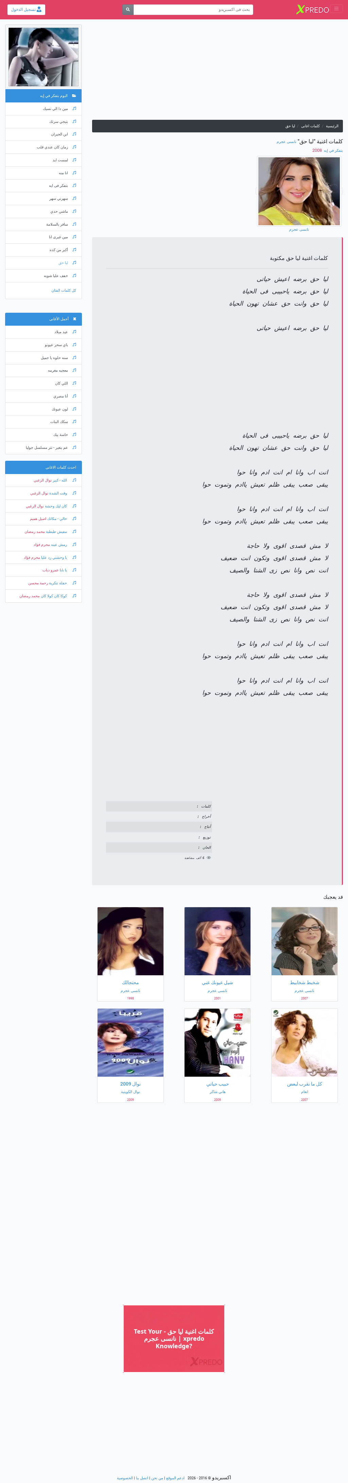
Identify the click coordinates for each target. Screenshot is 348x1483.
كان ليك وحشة (56, 506)
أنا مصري (60, 396)
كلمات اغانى (310, 126)
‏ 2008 (317, 150)
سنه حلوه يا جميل (54, 358)
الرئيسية (332, 126)
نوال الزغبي (43, 480)
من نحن (157, 1478)
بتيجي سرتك (58, 121)
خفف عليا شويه (56, 276)
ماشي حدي (59, 211)
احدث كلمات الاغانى (61, 467)
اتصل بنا (142, 1478)
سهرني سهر (58, 198)
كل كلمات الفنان (63, 290)
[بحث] (128, 9)
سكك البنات (59, 422)
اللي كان (61, 383)
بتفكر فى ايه (58, 185)
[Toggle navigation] (336, 8)
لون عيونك (60, 409)
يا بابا (63, 570)
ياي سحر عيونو (56, 345)
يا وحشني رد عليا (54, 557)
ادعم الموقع (175, 1478)
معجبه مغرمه (58, 370)
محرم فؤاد (42, 544)
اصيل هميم (38, 519)
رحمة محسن (38, 583)
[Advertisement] (217, 72)
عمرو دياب (50, 570)
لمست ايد (60, 160)
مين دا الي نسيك (55, 109)
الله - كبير (60, 480)
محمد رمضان (34, 531)
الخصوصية (125, 1478)
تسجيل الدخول (24, 9)
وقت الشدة (58, 493)
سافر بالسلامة (57, 224)
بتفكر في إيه (333, 150)
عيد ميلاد (61, 332)
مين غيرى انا (58, 237)
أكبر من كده (59, 250)
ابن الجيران (59, 134)
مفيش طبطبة (56, 531)
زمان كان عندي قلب (52, 147)
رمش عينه (59, 544)
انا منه (63, 173)
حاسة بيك (60, 435)
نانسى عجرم (286, 142)
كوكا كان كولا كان (54, 596)
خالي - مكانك (57, 519)
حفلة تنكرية (58, 583)
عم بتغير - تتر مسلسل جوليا (47, 447)
